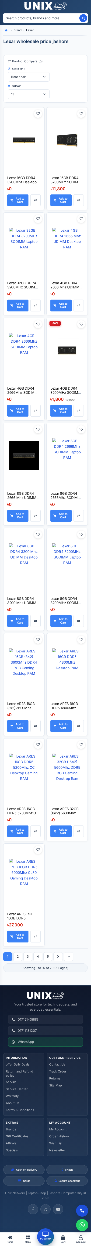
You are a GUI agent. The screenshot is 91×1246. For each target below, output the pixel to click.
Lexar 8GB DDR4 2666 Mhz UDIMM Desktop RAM (21, 497)
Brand (17, 30)
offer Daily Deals (17, 1064)
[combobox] (41, 18)
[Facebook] (33, 1209)
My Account (57, 1129)
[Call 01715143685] (82, 1211)
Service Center (17, 1089)
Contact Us (57, 1064)
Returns (54, 1078)
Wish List (55, 1143)
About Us (12, 1103)
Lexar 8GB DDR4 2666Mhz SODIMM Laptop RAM (65, 497)
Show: (16, 86)
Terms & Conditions (20, 1110)
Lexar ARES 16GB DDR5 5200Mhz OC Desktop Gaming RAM (22, 815)
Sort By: (18, 68)
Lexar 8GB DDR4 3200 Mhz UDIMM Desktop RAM (21, 602)
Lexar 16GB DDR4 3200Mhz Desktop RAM (22, 182)
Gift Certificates (17, 1136)
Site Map (55, 1085)
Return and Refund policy (19, 1073)
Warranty (12, 1096)
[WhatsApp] (82, 1225)
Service (11, 1082)
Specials (12, 1150)
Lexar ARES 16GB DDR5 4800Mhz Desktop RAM (64, 708)
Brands (11, 1129)
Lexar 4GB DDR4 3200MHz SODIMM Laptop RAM (65, 392)
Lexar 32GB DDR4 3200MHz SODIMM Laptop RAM (22, 287)
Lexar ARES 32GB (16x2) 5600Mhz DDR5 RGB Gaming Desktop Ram (65, 815)
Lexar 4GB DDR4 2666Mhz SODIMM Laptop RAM (22, 392)
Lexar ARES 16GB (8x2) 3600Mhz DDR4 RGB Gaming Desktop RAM (22, 710)
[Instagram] (45, 1209)
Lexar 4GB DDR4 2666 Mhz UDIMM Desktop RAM (65, 287)
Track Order (57, 1071)
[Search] (83, 18)
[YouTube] (58, 1209)
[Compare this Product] (35, 200)
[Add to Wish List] (38, 114)
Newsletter (57, 1150)
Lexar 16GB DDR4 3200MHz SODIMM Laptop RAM (65, 182)
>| (68, 956)
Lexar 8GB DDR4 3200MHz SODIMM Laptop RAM (65, 602)
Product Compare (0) (27, 61)
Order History (59, 1136)
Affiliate (11, 1143)
